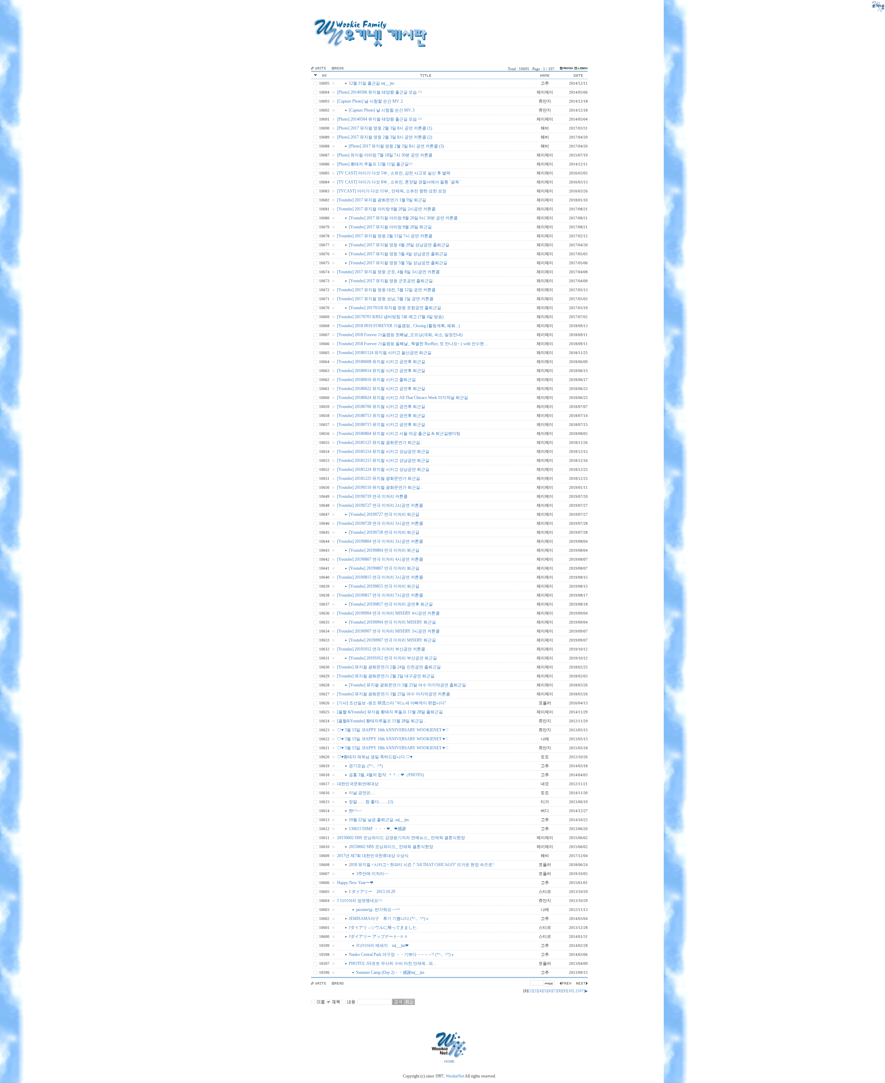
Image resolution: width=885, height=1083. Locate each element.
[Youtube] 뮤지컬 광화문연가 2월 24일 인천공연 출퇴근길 (389, 667)
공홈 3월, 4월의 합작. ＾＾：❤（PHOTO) (386, 774)
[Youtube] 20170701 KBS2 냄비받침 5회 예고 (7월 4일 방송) (390, 316)
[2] (530, 991)
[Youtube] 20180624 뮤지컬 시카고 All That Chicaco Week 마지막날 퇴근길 (402, 397)
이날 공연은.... (362, 792)
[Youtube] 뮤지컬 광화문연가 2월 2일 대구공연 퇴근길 (386, 676)
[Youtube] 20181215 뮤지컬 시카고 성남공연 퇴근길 (383, 460)
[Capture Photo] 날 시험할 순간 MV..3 (381, 110)
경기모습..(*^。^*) (366, 765)
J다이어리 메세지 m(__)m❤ (382, 945)
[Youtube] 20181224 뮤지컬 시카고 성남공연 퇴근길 (383, 469)
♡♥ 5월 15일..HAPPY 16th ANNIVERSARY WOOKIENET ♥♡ (393, 730)
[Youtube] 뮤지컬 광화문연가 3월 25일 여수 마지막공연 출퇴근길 (407, 685)
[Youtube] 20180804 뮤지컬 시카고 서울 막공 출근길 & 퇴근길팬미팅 (398, 433)
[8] (559, 991)
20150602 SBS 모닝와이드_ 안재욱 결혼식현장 (391, 846)
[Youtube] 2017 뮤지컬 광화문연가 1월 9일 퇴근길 (381, 200)
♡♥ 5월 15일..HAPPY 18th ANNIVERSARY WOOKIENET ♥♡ (393, 747)
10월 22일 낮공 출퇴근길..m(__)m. (379, 819)
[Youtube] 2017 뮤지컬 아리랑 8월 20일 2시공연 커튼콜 (386, 209)
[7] (554, 991)
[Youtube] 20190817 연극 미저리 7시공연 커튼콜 (380, 595)
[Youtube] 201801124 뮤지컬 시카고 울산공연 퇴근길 (384, 352)
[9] (564, 991)
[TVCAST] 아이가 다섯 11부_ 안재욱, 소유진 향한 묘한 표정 (391, 191)
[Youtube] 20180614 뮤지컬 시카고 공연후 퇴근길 (381, 370)
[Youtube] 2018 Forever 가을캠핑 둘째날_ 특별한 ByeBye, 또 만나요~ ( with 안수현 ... (412, 343)
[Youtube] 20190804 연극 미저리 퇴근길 (384, 550)
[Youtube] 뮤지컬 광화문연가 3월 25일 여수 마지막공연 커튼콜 (393, 694)
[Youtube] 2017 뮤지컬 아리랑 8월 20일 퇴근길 (390, 227)
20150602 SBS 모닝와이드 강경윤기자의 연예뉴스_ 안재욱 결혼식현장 (401, 837)
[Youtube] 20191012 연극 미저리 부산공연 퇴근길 (393, 658)
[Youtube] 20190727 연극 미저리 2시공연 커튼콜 (380, 505)
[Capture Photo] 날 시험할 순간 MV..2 (370, 101)
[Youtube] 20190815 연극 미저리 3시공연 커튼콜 (380, 577)
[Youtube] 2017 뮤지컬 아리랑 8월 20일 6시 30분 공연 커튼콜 (403, 218)
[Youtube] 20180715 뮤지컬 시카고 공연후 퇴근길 (381, 424)
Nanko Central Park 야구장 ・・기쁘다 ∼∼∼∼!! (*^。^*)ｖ (402, 954)
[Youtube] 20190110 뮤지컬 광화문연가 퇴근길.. (379, 487)
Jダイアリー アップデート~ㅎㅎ (378, 936)
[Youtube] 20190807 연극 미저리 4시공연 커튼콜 (380, 559)
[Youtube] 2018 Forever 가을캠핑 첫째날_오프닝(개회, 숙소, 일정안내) (400, 334)
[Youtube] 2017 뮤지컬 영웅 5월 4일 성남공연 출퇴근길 (398, 253)
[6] (550, 991)
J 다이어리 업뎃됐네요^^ (359, 900)
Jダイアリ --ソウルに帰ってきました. (383, 927)
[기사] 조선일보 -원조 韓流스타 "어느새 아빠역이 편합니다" (391, 703)
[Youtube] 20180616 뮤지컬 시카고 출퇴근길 (376, 379)
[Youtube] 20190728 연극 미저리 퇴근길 (384, 532)
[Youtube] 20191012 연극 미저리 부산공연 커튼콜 (381, 649)
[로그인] (581, 68)
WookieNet (455, 1076)
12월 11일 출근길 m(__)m (371, 83)
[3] (535, 991)
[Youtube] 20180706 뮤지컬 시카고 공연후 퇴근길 (381, 406)
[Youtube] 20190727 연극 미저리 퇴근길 (384, 514)
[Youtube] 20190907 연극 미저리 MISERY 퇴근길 (392, 640)
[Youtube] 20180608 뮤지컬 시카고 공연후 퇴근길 (381, 361)
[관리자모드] (566, 68)
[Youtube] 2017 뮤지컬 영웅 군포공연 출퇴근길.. (392, 280)
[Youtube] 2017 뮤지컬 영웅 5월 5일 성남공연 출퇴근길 (398, 262)
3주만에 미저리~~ (372, 873)
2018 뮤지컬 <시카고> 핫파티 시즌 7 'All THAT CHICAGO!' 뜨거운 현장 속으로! (421, 864)
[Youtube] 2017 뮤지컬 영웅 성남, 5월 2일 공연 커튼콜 (385, 298)
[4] (540, 991)
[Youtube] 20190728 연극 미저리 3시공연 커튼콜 (380, 523)
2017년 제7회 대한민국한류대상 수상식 (373, 855)
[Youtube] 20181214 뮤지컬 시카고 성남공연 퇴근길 (383, 451)
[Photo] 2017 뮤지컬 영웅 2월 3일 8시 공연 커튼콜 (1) (384, 128)
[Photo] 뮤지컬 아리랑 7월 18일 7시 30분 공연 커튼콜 (384, 155)
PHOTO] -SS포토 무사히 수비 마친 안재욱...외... (392, 963)
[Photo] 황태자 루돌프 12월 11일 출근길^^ (375, 164)
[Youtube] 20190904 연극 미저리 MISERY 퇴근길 (392, 622)
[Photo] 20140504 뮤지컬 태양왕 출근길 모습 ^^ (379, 119)
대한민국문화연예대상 (358, 783)
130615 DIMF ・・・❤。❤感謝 (377, 828)
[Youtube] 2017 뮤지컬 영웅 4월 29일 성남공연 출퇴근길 (399, 245)
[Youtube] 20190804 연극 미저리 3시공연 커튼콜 (380, 541)
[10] (570, 991)
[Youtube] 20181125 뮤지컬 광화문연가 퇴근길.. (379, 442)
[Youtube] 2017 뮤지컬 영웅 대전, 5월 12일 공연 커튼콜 (386, 289)
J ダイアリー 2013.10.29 (372, 891)
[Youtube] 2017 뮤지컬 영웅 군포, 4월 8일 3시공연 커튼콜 (388, 271)
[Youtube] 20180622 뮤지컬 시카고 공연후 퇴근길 (381, 388)
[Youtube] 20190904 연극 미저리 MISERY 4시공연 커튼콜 (388, 613)
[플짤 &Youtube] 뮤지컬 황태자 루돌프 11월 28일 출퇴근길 (390, 712)
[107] (580, 991)
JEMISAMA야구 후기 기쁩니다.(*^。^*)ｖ (389, 918)
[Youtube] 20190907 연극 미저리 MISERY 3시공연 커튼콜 (388, 631)
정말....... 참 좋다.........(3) (371, 801)
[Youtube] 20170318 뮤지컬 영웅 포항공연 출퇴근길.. (396, 307)
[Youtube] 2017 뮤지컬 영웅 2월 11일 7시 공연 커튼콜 (384, 236)
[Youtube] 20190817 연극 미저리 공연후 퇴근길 (391, 604)
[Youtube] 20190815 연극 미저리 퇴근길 (384, 586)
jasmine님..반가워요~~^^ (378, 909)
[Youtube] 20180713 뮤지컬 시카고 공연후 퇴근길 (381, 415)
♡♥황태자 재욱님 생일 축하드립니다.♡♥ (374, 756)
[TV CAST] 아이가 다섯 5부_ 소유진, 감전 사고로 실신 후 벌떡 (393, 173)
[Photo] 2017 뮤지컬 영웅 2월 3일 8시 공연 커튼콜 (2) (384, 137)
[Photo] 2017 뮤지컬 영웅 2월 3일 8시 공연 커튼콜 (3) (396, 146)
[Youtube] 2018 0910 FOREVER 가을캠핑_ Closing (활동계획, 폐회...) (398, 325)
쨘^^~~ (355, 810)
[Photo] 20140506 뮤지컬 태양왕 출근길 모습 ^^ (379, 92)
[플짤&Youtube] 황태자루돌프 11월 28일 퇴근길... (381, 721)
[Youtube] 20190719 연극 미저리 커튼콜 (372, 496)
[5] (545, 991)
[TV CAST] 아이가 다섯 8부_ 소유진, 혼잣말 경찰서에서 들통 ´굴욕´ (398, 182)
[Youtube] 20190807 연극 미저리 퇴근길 (384, 568)
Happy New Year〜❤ (355, 882)
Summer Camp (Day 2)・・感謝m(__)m (390, 972)
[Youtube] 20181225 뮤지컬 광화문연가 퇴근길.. (379, 478)
